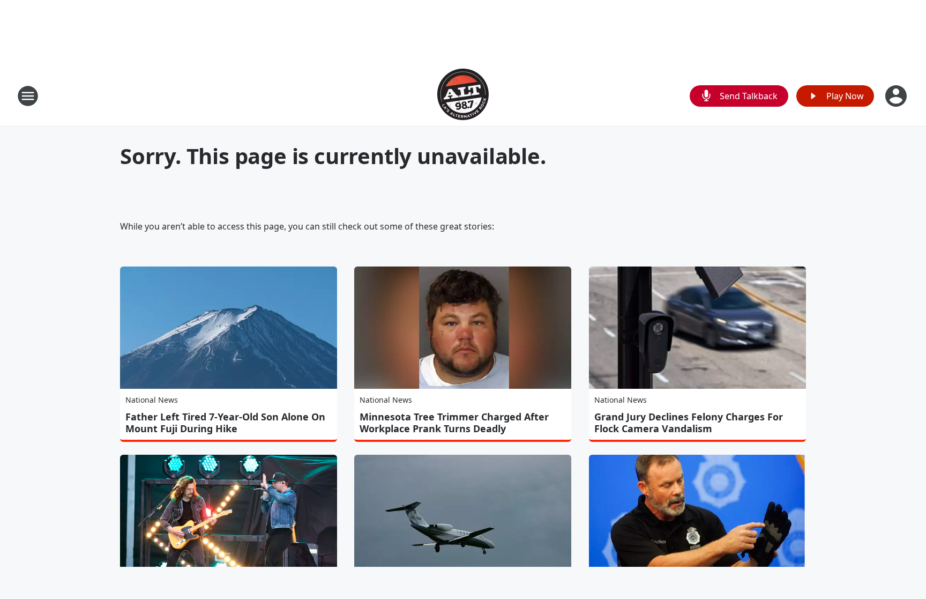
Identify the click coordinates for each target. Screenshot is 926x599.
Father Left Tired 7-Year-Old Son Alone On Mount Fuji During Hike (225, 422)
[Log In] (897, 96)
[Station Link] (463, 96)
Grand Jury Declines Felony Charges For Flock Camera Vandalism (688, 422)
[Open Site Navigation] (28, 96)
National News (151, 400)
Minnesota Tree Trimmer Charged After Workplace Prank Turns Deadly (454, 422)
